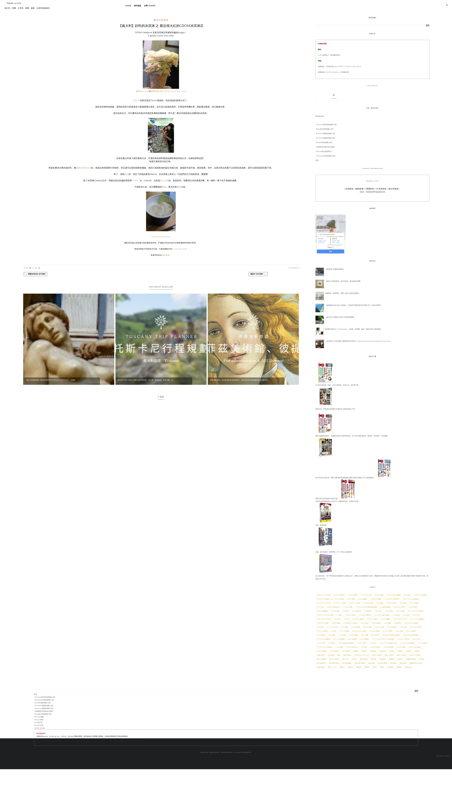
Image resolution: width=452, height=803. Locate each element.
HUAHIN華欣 (389, 611)
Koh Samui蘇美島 (358, 619)
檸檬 (164, 187)
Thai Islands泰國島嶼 (407, 643)
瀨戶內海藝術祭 (321, 663)
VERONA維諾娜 (388, 647)
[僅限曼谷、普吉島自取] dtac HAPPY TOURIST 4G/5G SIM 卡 (339, 66)
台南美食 (416, 651)
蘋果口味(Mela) (83, 168)
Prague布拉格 (411, 631)
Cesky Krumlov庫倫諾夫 (411, 599)
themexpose (226, 752)
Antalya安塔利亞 (339, 595)
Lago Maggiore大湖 (400, 619)
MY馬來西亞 (397, 623)
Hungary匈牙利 (350, 615)
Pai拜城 (333, 631)
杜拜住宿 (354, 659)
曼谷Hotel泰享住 (415, 655)
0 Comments (293, 268)
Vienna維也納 (334, 651)
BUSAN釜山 (407, 595)
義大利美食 (393, 663)
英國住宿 (342, 667)
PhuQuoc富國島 (374, 631)
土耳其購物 (331, 655)
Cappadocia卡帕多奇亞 (392, 599)
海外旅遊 (137, 5)
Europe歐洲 (413, 607)
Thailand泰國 (422, 643)
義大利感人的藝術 (360, 663)
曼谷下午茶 (345, 659)
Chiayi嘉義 (379, 603)
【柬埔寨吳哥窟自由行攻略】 (325, 147)
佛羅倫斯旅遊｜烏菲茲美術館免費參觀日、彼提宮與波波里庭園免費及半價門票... (226, 380)
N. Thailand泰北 (332, 627)
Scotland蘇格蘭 (339, 639)
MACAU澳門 (364, 623)
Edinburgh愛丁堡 (399, 607)
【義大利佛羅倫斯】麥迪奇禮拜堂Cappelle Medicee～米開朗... (37, 380)
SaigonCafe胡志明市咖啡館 (391, 635)
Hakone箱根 (400, 611)
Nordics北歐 (367, 627)
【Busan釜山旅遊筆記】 (323, 151)
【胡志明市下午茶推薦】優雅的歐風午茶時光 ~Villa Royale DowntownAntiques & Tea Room (358, 341)
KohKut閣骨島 (385, 619)
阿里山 (375, 667)
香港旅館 (399, 667)
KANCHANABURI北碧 (324, 619)
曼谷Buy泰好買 (377, 655)
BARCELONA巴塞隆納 (393, 595)
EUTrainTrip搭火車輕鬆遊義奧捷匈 (366, 607)
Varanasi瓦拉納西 (414, 647)
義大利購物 (403, 663)
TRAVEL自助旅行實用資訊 (346, 643)
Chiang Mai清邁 (354, 603)
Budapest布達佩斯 (420, 595)
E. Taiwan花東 (347, 607)
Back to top (442, 756)
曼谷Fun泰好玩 (402, 655)
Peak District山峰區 (359, 631)
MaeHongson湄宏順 (411, 623)
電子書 (382, 667)
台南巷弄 (391, 651)
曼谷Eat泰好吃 (389, 655)
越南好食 (358, 667)
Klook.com (319, 116)
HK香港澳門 (368, 611)
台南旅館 (399, 651)
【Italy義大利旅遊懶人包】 (324, 129)
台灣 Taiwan (149, 5)
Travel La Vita (13, 3)
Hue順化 (339, 615)
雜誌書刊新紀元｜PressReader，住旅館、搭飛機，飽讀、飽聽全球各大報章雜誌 (353, 329)
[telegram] (30, 268)
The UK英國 (339, 647)
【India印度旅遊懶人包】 (324, 142)
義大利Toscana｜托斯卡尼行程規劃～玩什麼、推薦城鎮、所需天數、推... (132, 380)
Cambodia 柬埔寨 (375, 599)
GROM (136, 100)
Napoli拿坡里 (355, 627)
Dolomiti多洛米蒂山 (333, 607)
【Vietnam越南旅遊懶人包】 (325, 133)
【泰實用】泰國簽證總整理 (334, 269)
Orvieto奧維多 (392, 627)
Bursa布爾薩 (362, 599)
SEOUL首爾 (364, 635)
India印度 (406, 615)
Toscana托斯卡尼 (351, 647)
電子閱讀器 (390, 667)
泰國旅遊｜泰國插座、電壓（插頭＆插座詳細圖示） (342, 293)
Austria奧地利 (353, 595)
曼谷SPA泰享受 (334, 659)
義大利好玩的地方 (334, 663)
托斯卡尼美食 (347, 655)
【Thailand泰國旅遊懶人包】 (325, 138)
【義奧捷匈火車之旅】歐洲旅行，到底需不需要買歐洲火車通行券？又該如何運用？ (353, 305)
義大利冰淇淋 (160, 20)
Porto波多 (399, 631)
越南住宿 (350, 667)
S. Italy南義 (342, 635)
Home (128, 5)
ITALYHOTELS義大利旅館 (381, 615)
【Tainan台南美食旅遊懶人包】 (326, 124)
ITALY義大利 (396, 615)
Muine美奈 (320, 627)
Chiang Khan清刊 (340, 603)
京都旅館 (355, 651)
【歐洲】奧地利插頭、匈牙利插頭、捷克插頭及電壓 (342, 281)
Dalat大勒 (320, 607)
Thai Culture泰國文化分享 (388, 643)
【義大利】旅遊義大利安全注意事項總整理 (339, 317)
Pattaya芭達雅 (344, 631)
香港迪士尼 (408, 667)
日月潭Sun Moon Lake (361, 655)
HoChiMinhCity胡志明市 (416, 611)
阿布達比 (367, 667)
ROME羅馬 (332, 635)
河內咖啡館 (382, 659)
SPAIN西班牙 (375, 635)
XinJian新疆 (346, 651)
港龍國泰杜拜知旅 (411, 659)
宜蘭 (338, 655)
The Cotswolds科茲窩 (324, 647)
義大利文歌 (371, 663)
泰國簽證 (391, 659)
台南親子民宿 (321, 655)
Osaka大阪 (403, 627)
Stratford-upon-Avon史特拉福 (383, 639)
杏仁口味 (164, 180)
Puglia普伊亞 (321, 635)
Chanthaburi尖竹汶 (324, 603)
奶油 (126, 174)
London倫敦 (336, 623)
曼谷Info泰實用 (321, 659)
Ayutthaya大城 (366, 595)
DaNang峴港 (414, 603)
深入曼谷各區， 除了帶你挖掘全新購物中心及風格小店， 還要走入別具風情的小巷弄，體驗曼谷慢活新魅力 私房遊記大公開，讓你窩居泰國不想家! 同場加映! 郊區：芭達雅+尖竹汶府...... (371, 577)
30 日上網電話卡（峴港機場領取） (329, 55)
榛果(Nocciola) (142, 91)
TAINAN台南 (416, 639)
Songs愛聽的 (364, 639)
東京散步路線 (364, 659)
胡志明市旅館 (321, 667)
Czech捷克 (403, 603)
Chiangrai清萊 (368, 603)
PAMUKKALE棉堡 (415, 627)
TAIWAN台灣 (321, 643)
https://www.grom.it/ (160, 237)
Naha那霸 (344, 627)
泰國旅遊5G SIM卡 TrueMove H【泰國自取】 (334, 72)
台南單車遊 (382, 651)
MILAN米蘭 (387, 623)
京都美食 (363, 651)
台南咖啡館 (373, 651)
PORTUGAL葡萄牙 (322, 631)
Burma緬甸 (351, 599)
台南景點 (408, 651)
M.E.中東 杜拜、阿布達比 (350, 623)
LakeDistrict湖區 (323, 623)
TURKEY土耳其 (361, 643)
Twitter (333, 98)
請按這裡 (165, 255)
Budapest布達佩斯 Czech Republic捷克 (330, 599)
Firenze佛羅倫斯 (322, 611)
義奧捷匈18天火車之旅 (416, 663)
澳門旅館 (421, 659)
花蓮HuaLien (332, 667)
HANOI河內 (345, 611)
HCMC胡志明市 (356, 611)
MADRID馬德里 (376, 623)
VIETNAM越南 (401, 647)
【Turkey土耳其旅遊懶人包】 (325, 156)
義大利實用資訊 (347, 663)
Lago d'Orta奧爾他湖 (417, 619)
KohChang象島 (372, 619)
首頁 (317, 160)
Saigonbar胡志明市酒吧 (411, 635)
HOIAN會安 (378, 611)
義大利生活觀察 (382, 663)
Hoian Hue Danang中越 (325, 615)
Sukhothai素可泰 (403, 639)
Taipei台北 (372, 643)
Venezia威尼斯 (322, 651)
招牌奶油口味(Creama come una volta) (168, 91)
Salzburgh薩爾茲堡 (323, 639)
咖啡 (179, 187)
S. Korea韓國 (353, 635)
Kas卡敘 (346, 619)
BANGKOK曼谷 (379, 595)
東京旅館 (373, 659)
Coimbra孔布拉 (391, 603)
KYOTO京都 (337, 619)
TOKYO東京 (331, 643)
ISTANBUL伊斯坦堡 (365, 615)
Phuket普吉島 (388, 631)
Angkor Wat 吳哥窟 (323, 595)
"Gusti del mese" (180, 249)
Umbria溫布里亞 (375, 647)
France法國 (335, 611)
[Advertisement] (70, 785)
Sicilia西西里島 (352, 639)
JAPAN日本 (416, 615)
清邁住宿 (399, 659)
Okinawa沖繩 (379, 627)
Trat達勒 (364, 647)
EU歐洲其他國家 (385, 607)
